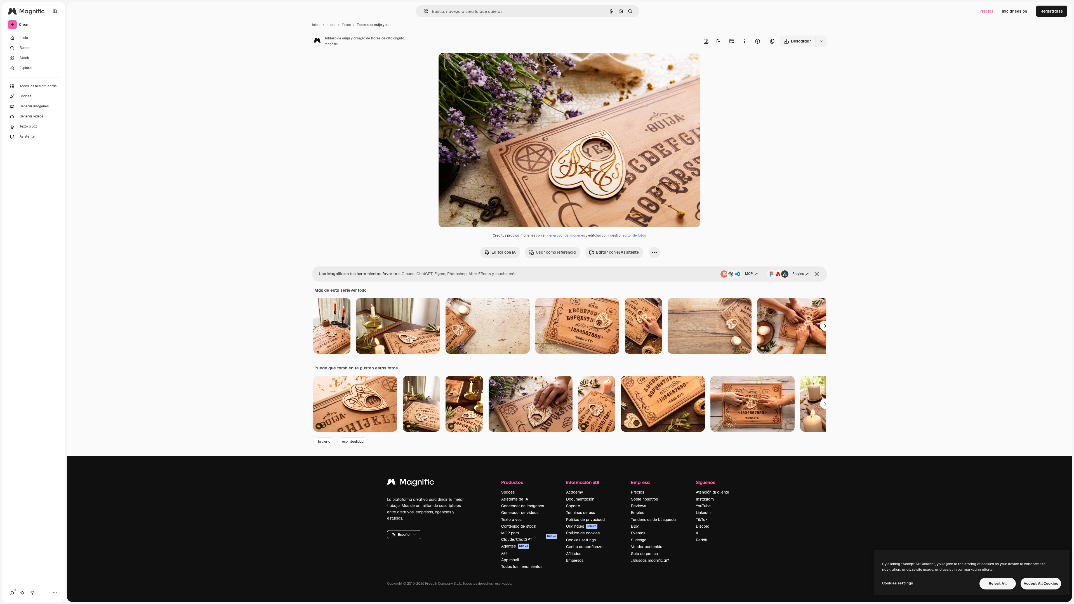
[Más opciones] (744, 41)
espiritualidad (353, 441)
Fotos (346, 25)
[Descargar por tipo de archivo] (821, 41)
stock (331, 25)
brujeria (324, 441)
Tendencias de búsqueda (653, 519)
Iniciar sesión (1014, 11)
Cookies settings (581, 539)
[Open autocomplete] (423, 11)
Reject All (998, 583)
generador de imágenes (566, 235)
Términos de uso (580, 512)
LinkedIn (703, 512)
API (504, 553)
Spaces (508, 492)
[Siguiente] (825, 326)
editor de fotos (634, 235)
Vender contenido (646, 546)
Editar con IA (503, 252)
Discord (702, 526)
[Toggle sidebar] (54, 11)
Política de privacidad (585, 519)
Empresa (640, 482)
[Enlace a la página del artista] (317, 41)
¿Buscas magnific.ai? (650, 560)
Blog (635, 526)
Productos (512, 482)
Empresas (574, 560)
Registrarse (1051, 11)
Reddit (701, 539)
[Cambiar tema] (32, 592)
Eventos (638, 532)
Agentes (514, 546)
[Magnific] (410, 483)
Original (474, 63)
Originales (581, 526)
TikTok (702, 519)
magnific (331, 44)
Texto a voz (511, 519)
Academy (574, 492)
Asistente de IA (514, 499)
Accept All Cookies (1041, 583)
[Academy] (22, 592)
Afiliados (573, 553)
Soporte (573, 505)
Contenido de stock (518, 526)
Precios (986, 11)
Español (404, 534)
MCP (749, 274)
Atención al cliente (712, 492)
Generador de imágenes (522, 505)
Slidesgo (638, 539)
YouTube (703, 505)
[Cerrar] (816, 274)
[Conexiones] (12, 592)
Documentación (580, 499)
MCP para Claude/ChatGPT (528, 536)
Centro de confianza (584, 546)
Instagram (705, 499)
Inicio (316, 25)
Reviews (638, 505)
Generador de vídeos (519, 512)
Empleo (637, 512)
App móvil (510, 559)
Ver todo (358, 290)
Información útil (582, 482)
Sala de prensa (644, 553)
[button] (404, 534)
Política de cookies (583, 532)
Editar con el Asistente (617, 252)
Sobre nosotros (644, 499)
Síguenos (705, 482)
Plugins (798, 274)
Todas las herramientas (521, 566)
